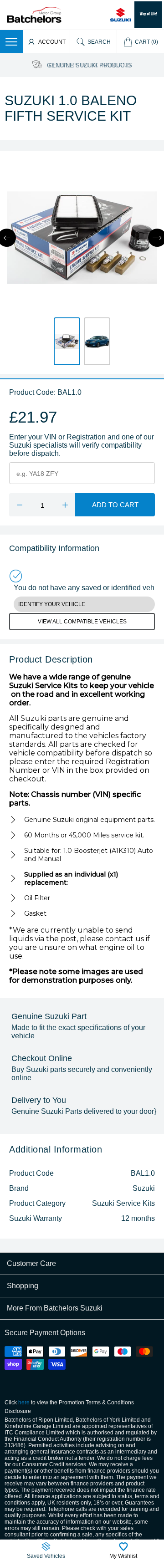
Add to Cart (115, 505)
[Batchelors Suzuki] (34, 14)
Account (52, 42)
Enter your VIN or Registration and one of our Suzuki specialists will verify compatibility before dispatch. (81, 445)
